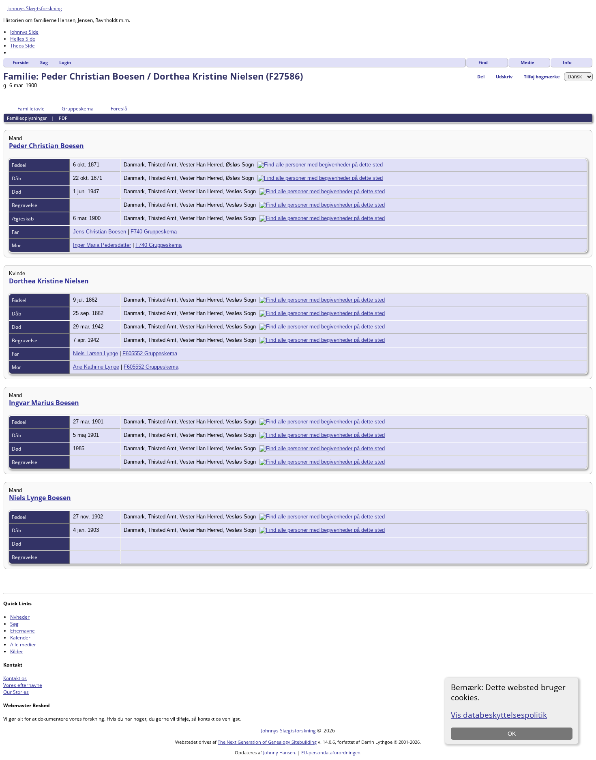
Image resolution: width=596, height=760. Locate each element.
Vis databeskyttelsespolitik (499, 715)
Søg (44, 62)
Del (481, 76)
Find (483, 62)
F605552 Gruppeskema (149, 353)
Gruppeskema (78, 108)
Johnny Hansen (279, 752)
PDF (63, 118)
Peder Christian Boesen (46, 145)
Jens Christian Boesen (99, 232)
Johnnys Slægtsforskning (34, 8)
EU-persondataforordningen (330, 752)
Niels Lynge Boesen (40, 497)
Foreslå (119, 108)
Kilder (16, 651)
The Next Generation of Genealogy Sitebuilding (267, 742)
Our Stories (16, 692)
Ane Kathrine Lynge (96, 367)
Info (567, 62)
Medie (527, 62)
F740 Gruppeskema (154, 232)
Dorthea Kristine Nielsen (49, 280)
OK (512, 733)
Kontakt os (15, 678)
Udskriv (504, 76)
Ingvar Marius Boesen (44, 402)
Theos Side (22, 45)
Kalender (20, 637)
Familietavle (31, 108)
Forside (21, 62)
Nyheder (20, 616)
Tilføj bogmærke (542, 76)
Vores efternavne (22, 685)
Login (65, 62)
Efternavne (22, 630)
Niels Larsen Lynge (95, 353)
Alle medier (23, 644)
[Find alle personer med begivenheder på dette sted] (322, 165)
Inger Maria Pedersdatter (102, 245)
